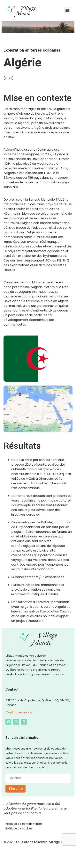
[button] (67, 10)
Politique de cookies (18, 828)
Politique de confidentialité (23, 824)
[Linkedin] (24, 722)
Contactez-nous (18, 712)
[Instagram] (16, 722)
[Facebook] (8, 722)
